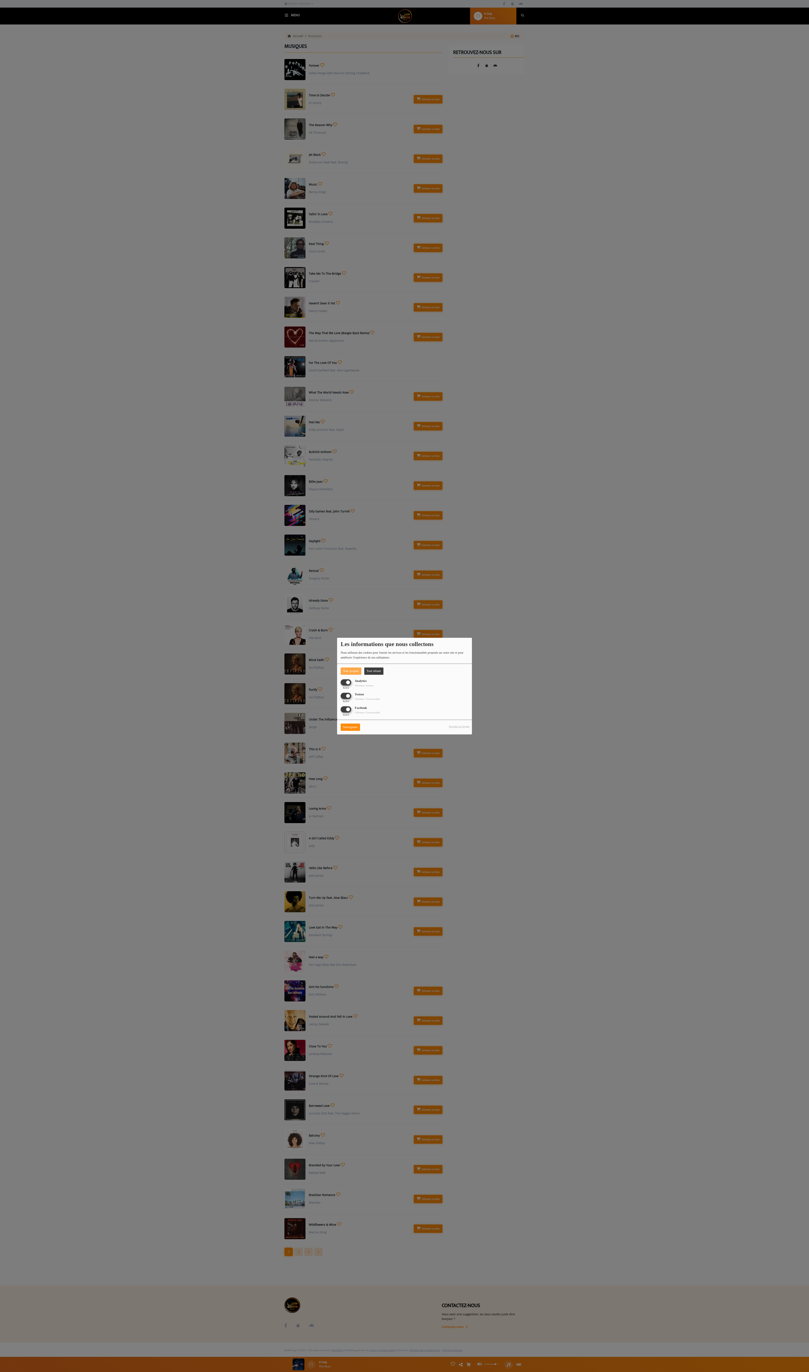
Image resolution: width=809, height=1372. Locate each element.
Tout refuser (374, 671)
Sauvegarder (350, 727)
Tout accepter (351, 671)
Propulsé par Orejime (459, 726)
